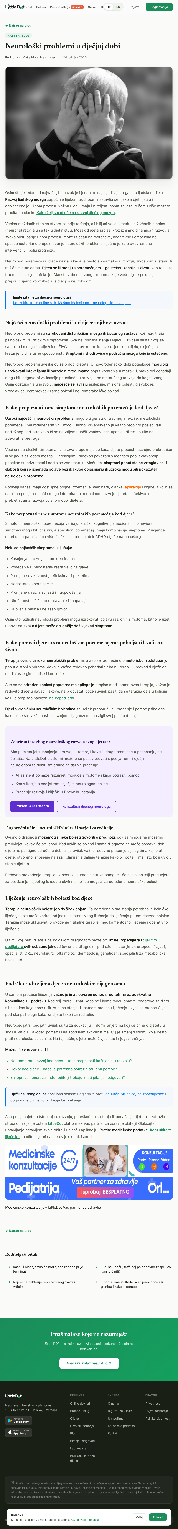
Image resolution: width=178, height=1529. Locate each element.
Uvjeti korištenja (156, 1411)
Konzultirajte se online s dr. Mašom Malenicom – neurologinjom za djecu (72, 303)
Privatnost (152, 1403)
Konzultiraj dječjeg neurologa (86, 806)
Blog (73, 1433)
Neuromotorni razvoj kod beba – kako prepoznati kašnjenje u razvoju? (71, 1061)
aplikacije (133, 487)
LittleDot (55, 1123)
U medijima (116, 1418)
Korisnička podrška (121, 1426)
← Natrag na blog (18, 25)
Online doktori (80, 1403)
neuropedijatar (61, 698)
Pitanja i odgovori (82, 1441)
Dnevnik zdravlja (82, 1426)
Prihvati (158, 1517)
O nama (113, 1403)
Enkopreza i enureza (28, 1077)
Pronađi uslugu (80, 1411)
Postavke (93, 1519)
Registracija (159, 7)
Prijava (135, 7)
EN (118, 6)
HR (109, 6)
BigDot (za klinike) (121, 1411)
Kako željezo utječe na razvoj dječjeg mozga (75, 213)
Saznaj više (78, 1519)
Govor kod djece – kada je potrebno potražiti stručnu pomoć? (63, 1069)
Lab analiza (78, 1448)
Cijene (74, 1418)
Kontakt (113, 1433)
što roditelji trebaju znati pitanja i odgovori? (87, 1077)
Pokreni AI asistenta (32, 806)
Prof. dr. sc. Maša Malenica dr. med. (31, 57)
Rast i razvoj (18, 35)
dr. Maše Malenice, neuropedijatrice (134, 1094)
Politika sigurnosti (157, 1418)
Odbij (139, 1517)
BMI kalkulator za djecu (82, 1458)
